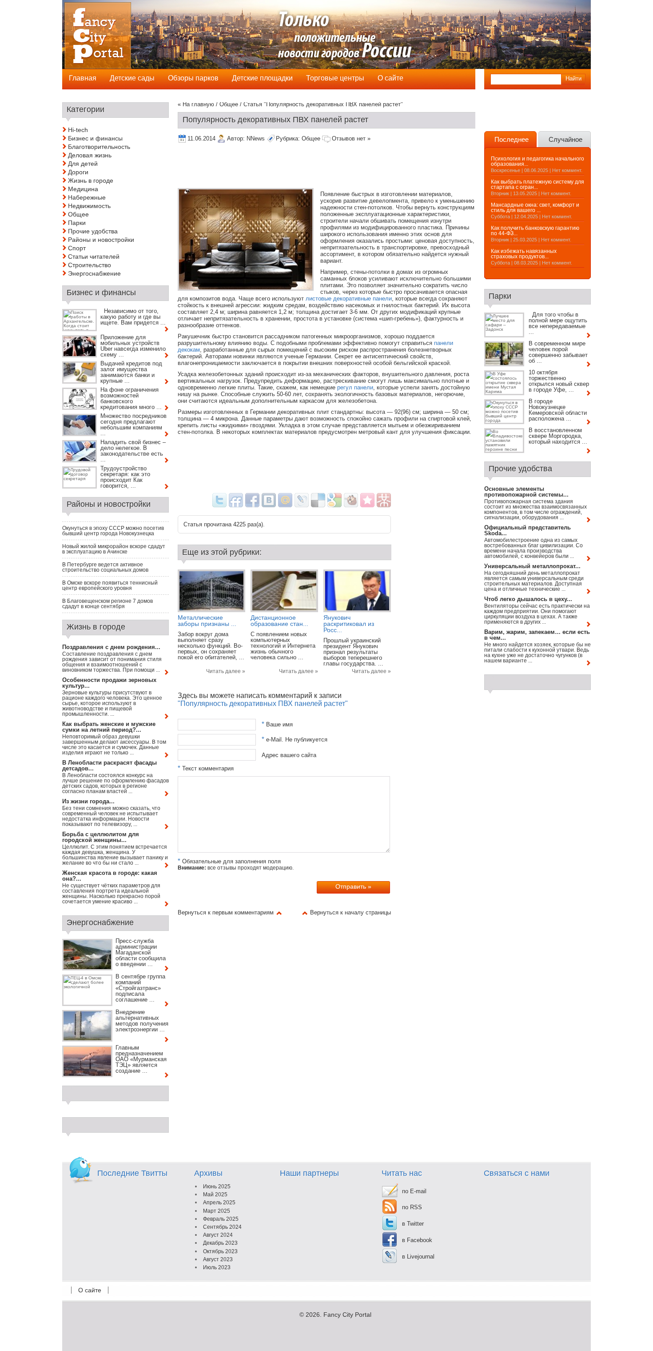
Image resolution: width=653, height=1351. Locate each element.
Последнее (511, 139)
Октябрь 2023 (220, 1251)
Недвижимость (89, 205)
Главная (82, 78)
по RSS (412, 1207)
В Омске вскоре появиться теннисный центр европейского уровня (110, 585)
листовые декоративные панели (349, 298)
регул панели (355, 387)
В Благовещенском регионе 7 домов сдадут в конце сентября (107, 603)
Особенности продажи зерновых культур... (109, 683)
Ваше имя (277, 724)
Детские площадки (262, 78)
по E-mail (414, 1191)
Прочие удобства (93, 231)
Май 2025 (215, 1194)
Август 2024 (218, 1235)
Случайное (565, 139)
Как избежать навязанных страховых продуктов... (524, 254)
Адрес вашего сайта (289, 754)
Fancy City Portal (347, 1314)
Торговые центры (335, 78)
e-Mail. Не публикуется (294, 739)
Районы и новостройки (101, 239)
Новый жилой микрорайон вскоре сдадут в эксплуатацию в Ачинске (113, 549)
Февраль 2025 (221, 1219)
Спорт (77, 248)
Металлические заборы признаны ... (207, 620)
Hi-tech (78, 129)
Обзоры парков (193, 78)
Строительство (89, 265)
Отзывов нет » (351, 138)
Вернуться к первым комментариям (226, 912)
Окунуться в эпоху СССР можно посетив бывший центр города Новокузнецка (113, 531)
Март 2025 (216, 1211)
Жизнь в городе (90, 180)
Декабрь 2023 (220, 1243)
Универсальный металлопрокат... (532, 566)
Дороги (78, 172)
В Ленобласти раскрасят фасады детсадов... (109, 765)
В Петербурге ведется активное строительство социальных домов (105, 567)
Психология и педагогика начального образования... (537, 161)
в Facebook (417, 1240)
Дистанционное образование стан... (279, 620)
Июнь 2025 (217, 1186)
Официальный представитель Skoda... (527, 530)
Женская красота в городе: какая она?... (109, 876)
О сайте (89, 1290)
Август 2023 (218, 1259)
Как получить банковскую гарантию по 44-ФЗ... (535, 231)
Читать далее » (225, 671)
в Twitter (413, 1223)
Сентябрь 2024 (222, 1227)
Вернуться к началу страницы (350, 912)
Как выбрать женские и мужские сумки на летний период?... (108, 727)
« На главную (196, 104)
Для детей (83, 163)
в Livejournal (418, 1256)
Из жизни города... (88, 801)
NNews (256, 138)
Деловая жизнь (89, 155)
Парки (77, 222)
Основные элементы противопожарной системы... (526, 491)
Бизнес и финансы (95, 138)
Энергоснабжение (94, 273)
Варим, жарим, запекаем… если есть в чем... (537, 635)
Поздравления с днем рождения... (111, 647)
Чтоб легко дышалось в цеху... (528, 599)
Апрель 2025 (219, 1202)
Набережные (87, 197)
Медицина (83, 188)
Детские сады (132, 78)
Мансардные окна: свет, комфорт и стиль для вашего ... (535, 207)
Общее (228, 104)
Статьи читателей (93, 256)
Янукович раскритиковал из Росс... (348, 623)
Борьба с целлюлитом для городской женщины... (100, 837)
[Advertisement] (339, 166)
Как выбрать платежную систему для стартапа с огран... (537, 184)
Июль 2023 (217, 1267)
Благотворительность (99, 146)
